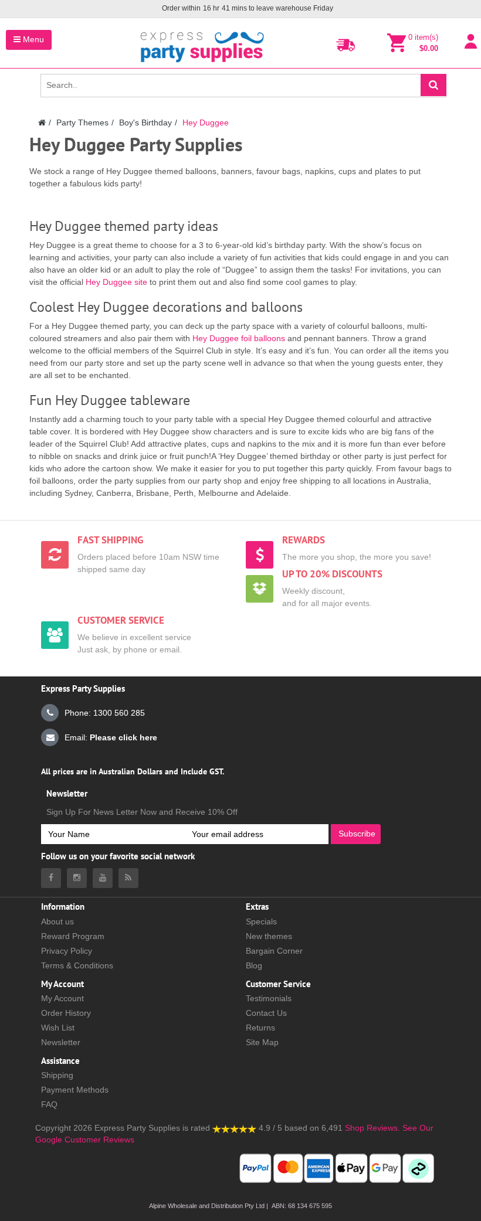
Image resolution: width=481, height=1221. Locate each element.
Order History (66, 1013)
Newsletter (60, 1042)
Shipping (57, 1075)
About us (57, 921)
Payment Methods (75, 1089)
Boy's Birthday (145, 122)
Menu (32, 39)
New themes (269, 936)
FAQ (49, 1104)
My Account (62, 998)
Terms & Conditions (77, 965)
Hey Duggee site (116, 282)
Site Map (262, 1042)
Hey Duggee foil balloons (238, 338)
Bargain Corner (274, 950)
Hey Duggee (205, 122)
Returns (260, 1027)
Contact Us (266, 1013)
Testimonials (269, 998)
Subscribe (356, 833)
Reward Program (72, 936)
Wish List (57, 1027)
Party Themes (82, 122)
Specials (261, 921)
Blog (254, 965)
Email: (111, 737)
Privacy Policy (66, 950)
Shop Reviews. (372, 1127)
